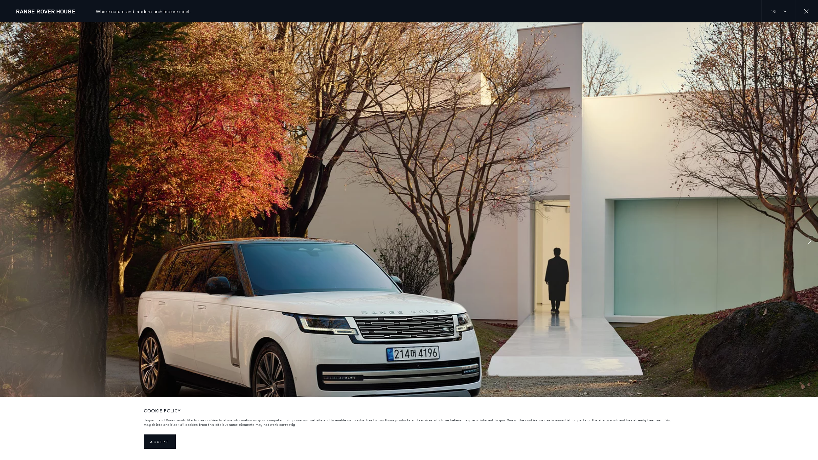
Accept (159, 442)
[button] (809, 241)
